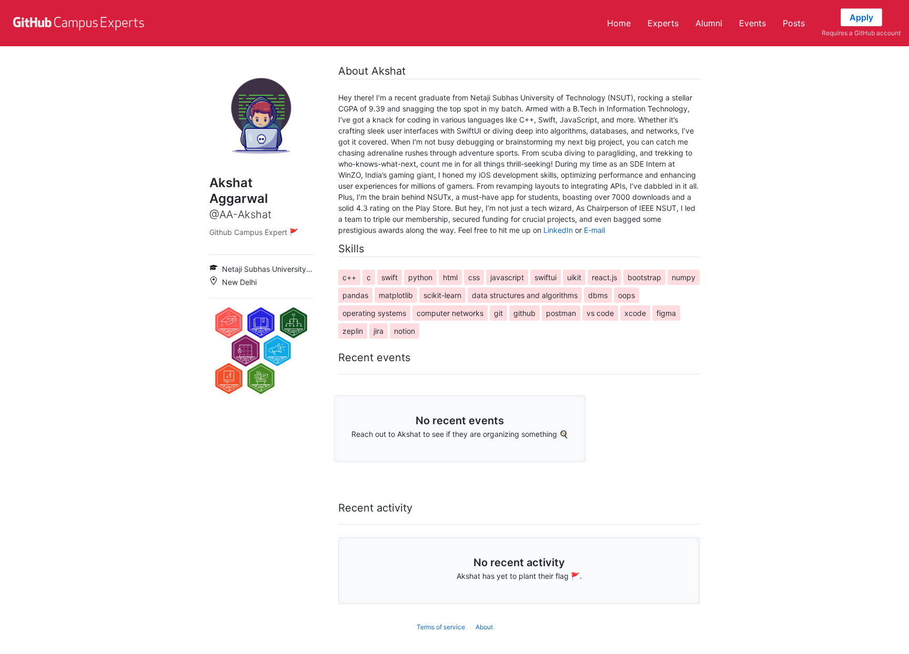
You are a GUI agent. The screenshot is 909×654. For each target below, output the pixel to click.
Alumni (708, 23)
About (484, 627)
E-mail (594, 230)
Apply (861, 17)
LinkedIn (558, 230)
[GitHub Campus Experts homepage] (80, 23)
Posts (794, 23)
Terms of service (441, 627)
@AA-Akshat (240, 214)
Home (619, 23)
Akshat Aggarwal (238, 190)
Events (752, 23)
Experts (663, 23)
